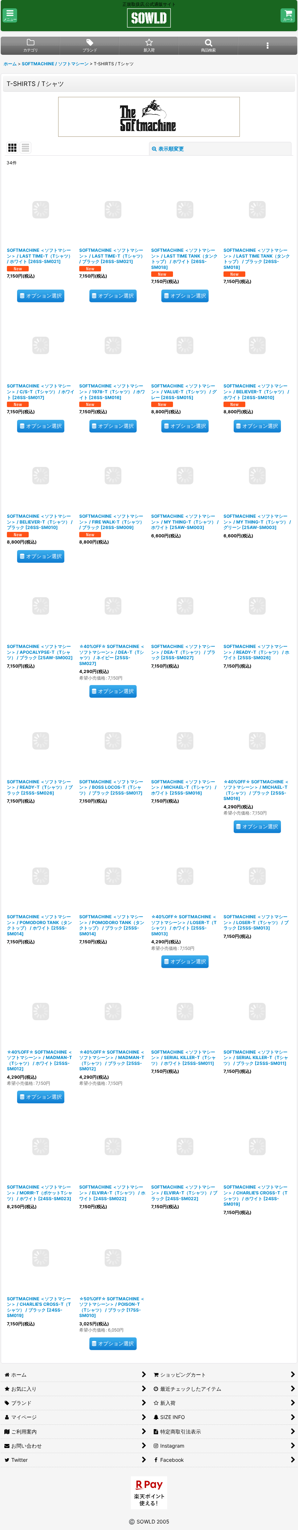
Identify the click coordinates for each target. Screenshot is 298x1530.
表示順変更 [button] (171, 148)
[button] (10, 15)
